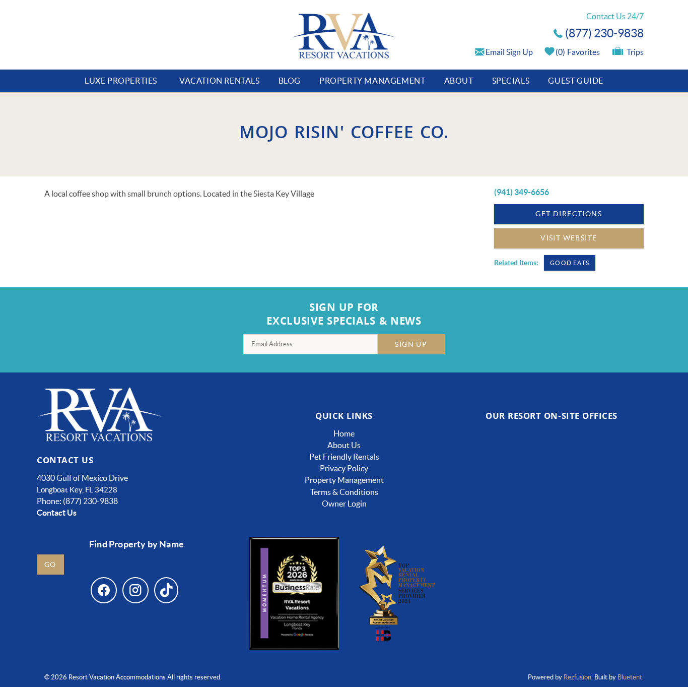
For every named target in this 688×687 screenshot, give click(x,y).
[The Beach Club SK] (604, 475)
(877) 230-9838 (604, 33)
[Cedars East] (498, 562)
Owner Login (344, 503)
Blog (290, 80)
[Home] (344, 37)
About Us (344, 445)
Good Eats (569, 263)
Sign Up (411, 344)
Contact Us (57, 512)
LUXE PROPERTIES (121, 80)
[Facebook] (104, 590)
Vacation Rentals (219, 80)
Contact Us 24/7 (615, 16)
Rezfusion (577, 677)
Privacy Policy (344, 468)
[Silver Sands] (498, 626)
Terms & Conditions (344, 491)
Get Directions (568, 214)
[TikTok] (166, 590)
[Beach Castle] (604, 562)
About (458, 80)
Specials (511, 80)
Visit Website (568, 238)
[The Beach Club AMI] (498, 476)
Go (50, 564)
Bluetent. (630, 677)
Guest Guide (575, 80)
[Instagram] (135, 590)
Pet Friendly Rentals (344, 456)
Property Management (372, 80)
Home (344, 433)
